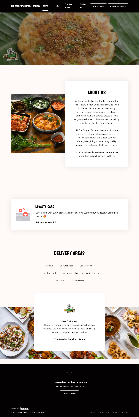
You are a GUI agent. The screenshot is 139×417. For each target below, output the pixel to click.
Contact (125, 412)
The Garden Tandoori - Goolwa (25, 6)
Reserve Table (118, 6)
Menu (56, 5)
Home (45, 5)
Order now (98, 6)
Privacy (115, 412)
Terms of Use (104, 412)
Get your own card (44, 222)
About (93, 412)
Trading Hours (68, 6)
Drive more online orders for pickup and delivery (29, 412)
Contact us (83, 6)
